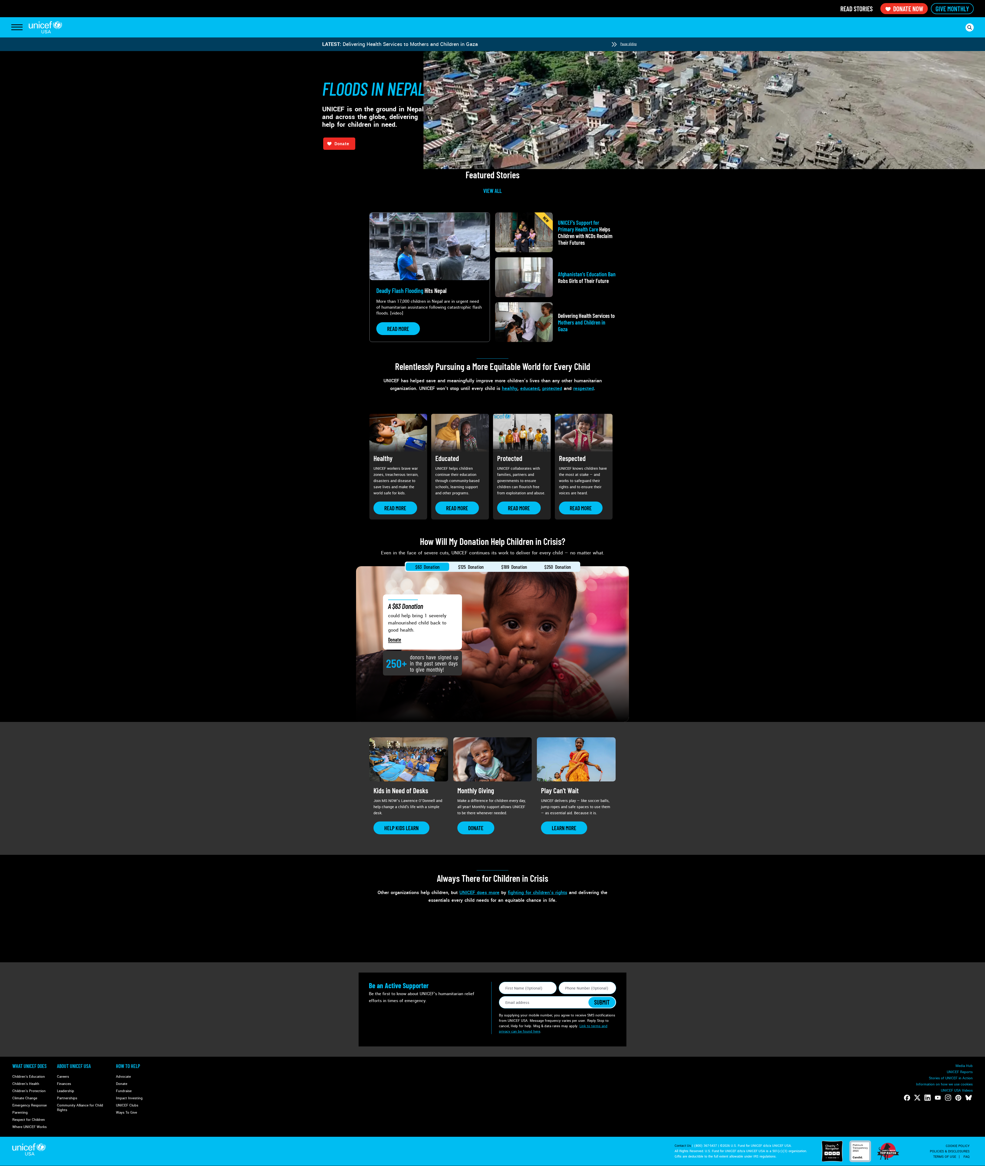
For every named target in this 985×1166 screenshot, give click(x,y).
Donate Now (908, 9)
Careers (63, 1076)
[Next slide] (614, 44)
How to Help (128, 1066)
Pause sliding (628, 44)
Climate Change (24, 1098)
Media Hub (964, 1065)
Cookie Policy (958, 1146)
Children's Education (28, 1076)
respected (583, 388)
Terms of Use (944, 1156)
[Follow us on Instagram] (948, 1098)
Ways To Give (126, 1112)
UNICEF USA (45, 27)
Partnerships (67, 1098)
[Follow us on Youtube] (938, 1098)
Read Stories (856, 9)
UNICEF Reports (960, 1072)
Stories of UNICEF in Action (951, 1078)
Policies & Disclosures (950, 1151)
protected (552, 388)
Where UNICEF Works (29, 1126)
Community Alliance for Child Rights (80, 1107)
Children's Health (25, 1083)
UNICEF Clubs (127, 1105)
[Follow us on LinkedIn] (927, 1098)
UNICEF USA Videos (957, 1090)
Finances (64, 1083)
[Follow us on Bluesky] (968, 1098)
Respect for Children (28, 1119)
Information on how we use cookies (944, 1084)
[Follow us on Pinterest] (958, 1098)
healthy (509, 388)
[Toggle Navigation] (17, 27)
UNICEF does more (479, 892)
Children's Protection (29, 1091)
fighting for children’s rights (537, 892)
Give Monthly (952, 9)
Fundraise (124, 1091)
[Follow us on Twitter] (917, 1098)
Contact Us (683, 1145)
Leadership (65, 1091)
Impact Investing (129, 1098)
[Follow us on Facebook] (907, 1098)
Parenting (20, 1112)
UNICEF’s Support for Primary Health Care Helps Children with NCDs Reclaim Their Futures (448, 44)
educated (529, 388)
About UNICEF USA (74, 1066)
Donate (394, 639)
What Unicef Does (29, 1066)
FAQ (966, 1156)
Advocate (123, 1076)
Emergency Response (29, 1105)
